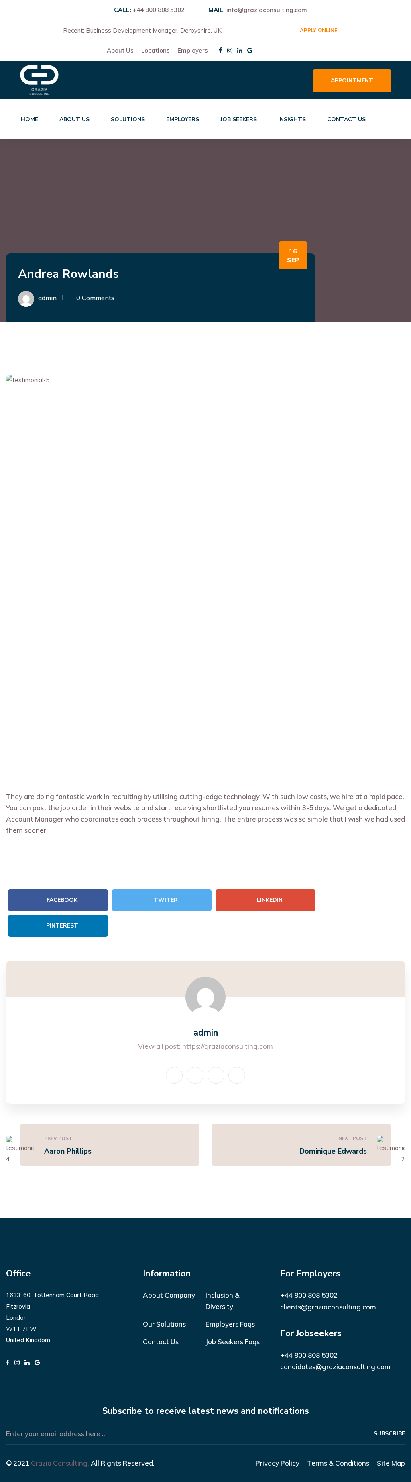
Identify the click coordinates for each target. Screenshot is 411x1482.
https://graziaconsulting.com (227, 1046)
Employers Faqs (230, 1324)
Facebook (62, 900)
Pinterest (62, 926)
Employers (192, 50)
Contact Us (346, 119)
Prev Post (58, 1138)
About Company (169, 1295)
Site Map (391, 1463)
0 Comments (95, 298)
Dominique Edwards (333, 1151)
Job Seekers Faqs (233, 1341)
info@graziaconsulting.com (266, 10)
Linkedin (270, 900)
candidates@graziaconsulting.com (335, 1366)
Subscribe (389, 1433)
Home (29, 119)
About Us (120, 50)
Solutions (128, 119)
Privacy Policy (277, 1463)
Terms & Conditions (338, 1463)
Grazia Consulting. (60, 1463)
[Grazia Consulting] (39, 79)
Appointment (352, 80)
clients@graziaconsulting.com (328, 1307)
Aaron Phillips (68, 1151)
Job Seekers (238, 119)
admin (47, 298)
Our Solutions (164, 1324)
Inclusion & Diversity (223, 1301)
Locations (155, 50)
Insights (292, 119)
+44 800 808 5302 (159, 10)
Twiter (166, 900)
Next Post (352, 1138)
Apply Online (319, 30)
